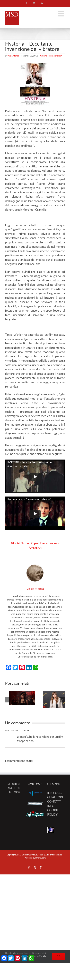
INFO (50, 806)
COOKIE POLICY (53, 812)
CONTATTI (54, 801)
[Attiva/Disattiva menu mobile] (61, 13)
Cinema (43, 55)
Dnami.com (40, 857)
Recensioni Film (55, 55)
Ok (58, 956)
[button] (7, 699)
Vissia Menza (13, 55)
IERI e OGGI (54, 793)
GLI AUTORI (55, 797)
